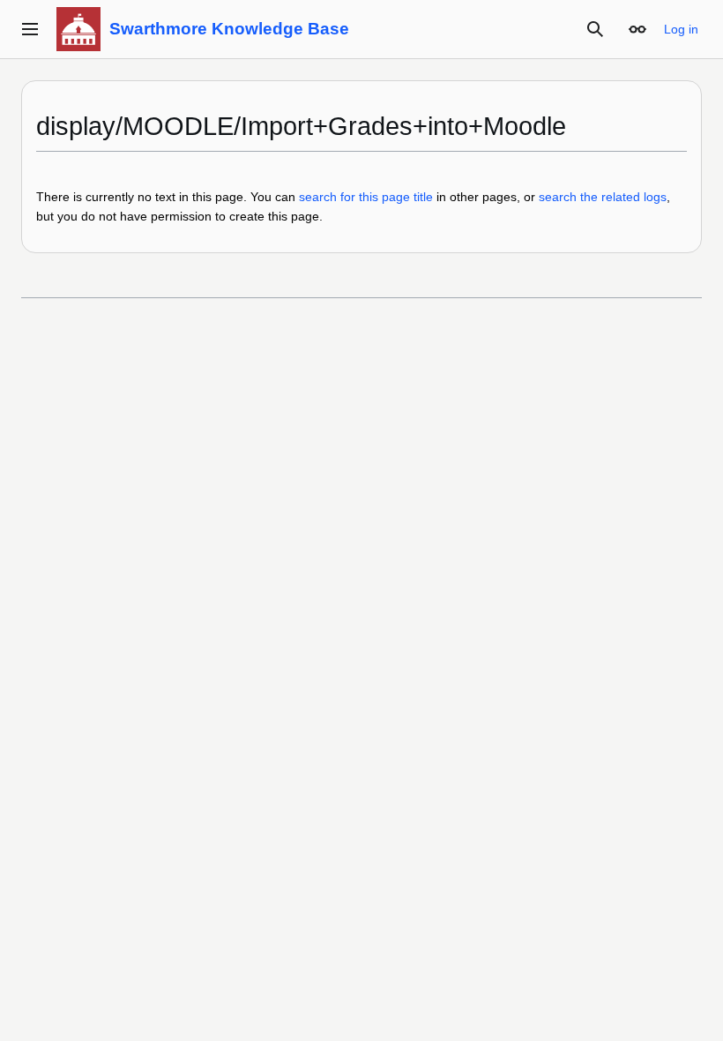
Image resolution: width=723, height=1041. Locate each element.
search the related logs (603, 197)
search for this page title (366, 197)
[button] (30, 29)
